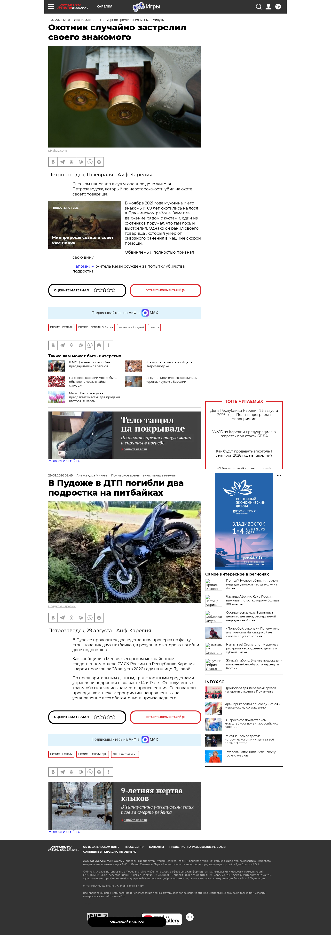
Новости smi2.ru (64, 461)
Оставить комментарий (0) (166, 290)
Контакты (156, 847)
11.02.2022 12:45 (59, 20)
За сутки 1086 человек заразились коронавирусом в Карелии (171, 379)
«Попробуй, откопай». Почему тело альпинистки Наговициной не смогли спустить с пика (253, 632)
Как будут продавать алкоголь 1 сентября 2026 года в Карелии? (244, 453)
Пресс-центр (134, 847)
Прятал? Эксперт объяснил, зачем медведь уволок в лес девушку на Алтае (252, 584)
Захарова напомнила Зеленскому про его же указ (250, 753)
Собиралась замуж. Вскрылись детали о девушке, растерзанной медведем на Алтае (251, 616)
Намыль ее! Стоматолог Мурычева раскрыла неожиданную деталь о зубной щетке (252, 648)
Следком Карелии (62, 606)
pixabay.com (57, 150)
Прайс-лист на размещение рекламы (197, 847)
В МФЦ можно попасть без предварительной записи (89, 364)
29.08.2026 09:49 (60, 475)
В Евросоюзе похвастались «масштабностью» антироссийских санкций (251, 723)
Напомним (83, 266)
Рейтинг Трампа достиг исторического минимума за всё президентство (249, 739)
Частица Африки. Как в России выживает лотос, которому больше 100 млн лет (252, 600)
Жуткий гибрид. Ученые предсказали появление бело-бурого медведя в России (254, 664)
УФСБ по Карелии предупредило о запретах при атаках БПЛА (244, 434)
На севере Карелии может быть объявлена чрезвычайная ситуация (93, 381)
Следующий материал (127, 921)
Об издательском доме (101, 847)
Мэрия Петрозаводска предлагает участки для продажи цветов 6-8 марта (94, 397)
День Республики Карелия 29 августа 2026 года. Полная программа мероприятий (244, 415)
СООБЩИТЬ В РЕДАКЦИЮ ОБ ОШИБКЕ (109, 851)
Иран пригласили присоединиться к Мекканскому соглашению (252, 705)
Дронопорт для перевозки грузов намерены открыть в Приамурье (250, 689)
